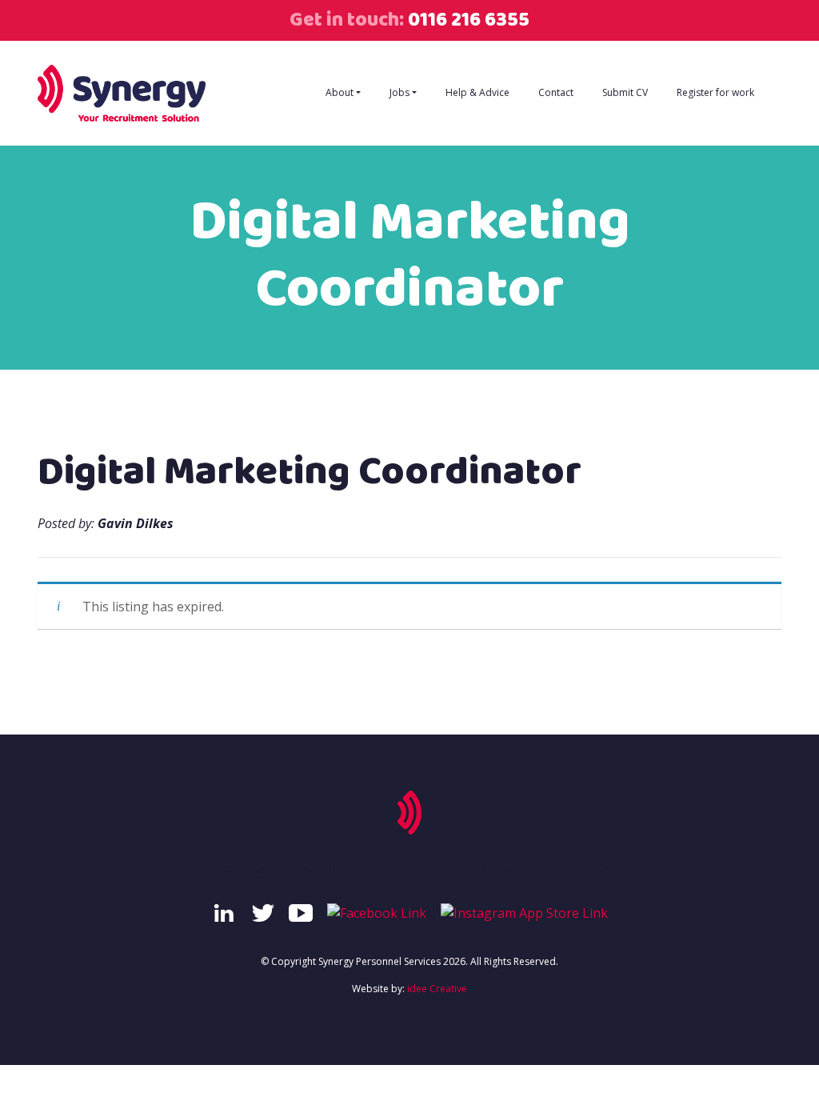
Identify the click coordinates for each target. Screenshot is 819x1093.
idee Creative (437, 988)
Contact (555, 92)
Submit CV (625, 92)
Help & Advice (477, 92)
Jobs (400, 92)
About (340, 92)
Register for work (715, 92)
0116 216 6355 (466, 19)
